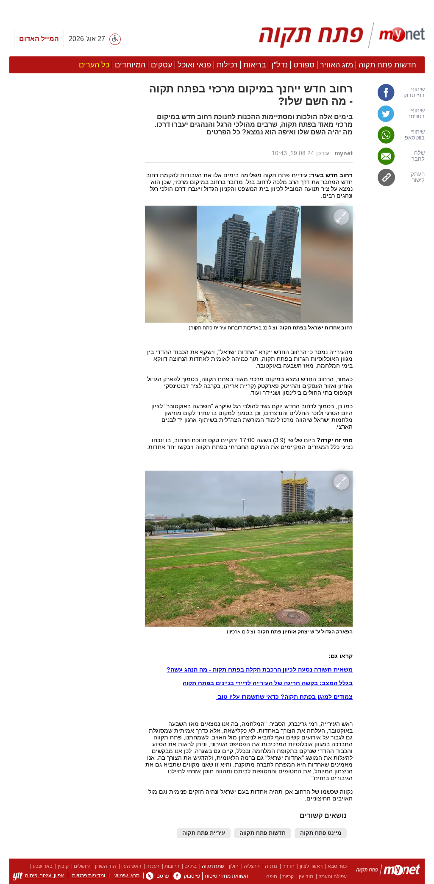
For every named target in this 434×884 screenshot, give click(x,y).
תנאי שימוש (126, 875)
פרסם (162, 876)
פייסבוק (192, 876)
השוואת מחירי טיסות (226, 876)
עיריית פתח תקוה (203, 833)
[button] (72, 477)
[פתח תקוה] (338, 35)
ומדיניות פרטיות (88, 875)
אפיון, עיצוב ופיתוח (44, 875)
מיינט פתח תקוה (320, 833)
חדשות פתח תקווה (262, 833)
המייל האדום (39, 38)
